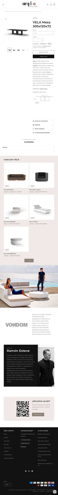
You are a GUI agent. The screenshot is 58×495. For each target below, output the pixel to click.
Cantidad (34, 36)
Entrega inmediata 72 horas (44, 451)
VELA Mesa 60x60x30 (9, 221)
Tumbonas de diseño (42, 447)
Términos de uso (7, 447)
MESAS (16, 11)
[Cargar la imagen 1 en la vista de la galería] (9, 50)
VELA (48, 72)
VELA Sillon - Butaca (35, 189)
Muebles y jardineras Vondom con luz (44, 455)
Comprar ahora (43, 56)
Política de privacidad (41, 489)
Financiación (7, 441)
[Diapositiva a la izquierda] (5, 50)
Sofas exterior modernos (43, 441)
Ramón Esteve (43, 88)
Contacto (6, 437)
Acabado (34, 30)
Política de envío (36, 491)
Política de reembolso (9, 458)
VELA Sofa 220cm (9, 189)
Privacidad (6, 451)
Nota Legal (6, 444)
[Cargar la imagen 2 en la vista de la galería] (14, 50)
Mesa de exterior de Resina (24, 11)
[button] (3, 4)
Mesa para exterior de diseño (44, 444)
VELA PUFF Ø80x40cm (10, 253)
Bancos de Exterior (42, 460)
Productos (11, 11)
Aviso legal (42, 491)
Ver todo (29, 260)
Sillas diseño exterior (42, 437)
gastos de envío (46, 46)
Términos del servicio (50, 489)
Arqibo (13, 489)
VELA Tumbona (33, 221)
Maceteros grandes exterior (44, 434)
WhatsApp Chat (38, 414)
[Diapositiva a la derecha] (27, 50)
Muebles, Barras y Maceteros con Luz (45, 464)
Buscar (5, 434)
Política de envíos (8, 454)
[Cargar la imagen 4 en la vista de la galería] (23, 50)
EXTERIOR (7, 11)
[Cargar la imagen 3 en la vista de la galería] (19, 50)
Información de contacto (50, 491)
